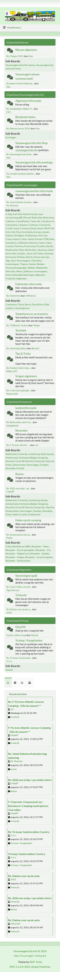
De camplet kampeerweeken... (20, 173)
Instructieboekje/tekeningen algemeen (25, 274)
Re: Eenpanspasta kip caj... (18, 534)
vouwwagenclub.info (26, 150)
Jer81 (9, 612)
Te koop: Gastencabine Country (26, 853)
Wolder (40, 264)
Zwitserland (12, 457)
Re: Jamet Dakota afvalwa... (19, 202)
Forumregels (27, 955)
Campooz (23, 224)
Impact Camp (19, 239)
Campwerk (11, 224)
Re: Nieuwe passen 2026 (18, 128)
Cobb (8, 546)
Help (16, 955)
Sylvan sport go (41, 257)
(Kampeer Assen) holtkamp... (20, 83)
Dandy (32, 228)
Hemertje (15, 901)
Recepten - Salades (39, 553)
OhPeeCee (31, 295)
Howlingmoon (22, 308)
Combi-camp (12, 228)
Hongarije (43, 457)
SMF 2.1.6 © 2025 (20, 966)
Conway (24, 228)
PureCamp (29, 246)
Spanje (50, 454)
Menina (34, 635)
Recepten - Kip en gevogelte (20, 550)
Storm (28, 304)
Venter (32, 264)
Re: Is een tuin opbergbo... (18, 390)
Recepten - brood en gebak (38, 557)
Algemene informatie (28, 100)
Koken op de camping (28, 520)
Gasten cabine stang (16, 635)
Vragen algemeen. (26, 376)
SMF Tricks (36, 961)
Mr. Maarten (12, 205)
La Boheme (22, 242)
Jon (36, 445)
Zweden (44, 464)
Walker (31, 267)
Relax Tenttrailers (28, 249)
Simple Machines (40, 966)
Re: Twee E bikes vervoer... (19, 587)
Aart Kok (17, 214)
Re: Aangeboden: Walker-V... (19, 108)
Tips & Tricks (23, 353)
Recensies (21, 430)
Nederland (11, 454)
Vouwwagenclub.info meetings (34, 162)
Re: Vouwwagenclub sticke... (19, 154)
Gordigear (19, 235)
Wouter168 (12, 393)
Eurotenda (27, 231)
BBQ (28, 546)
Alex (31, 56)
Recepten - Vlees (40, 546)
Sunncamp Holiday (15, 257)
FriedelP (10, 491)
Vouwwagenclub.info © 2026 (30, 951)
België (33, 457)
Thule (21, 304)
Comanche (44, 224)
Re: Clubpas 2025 (14, 56)
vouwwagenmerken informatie (34, 191)
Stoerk (29, 257)
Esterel (9, 235)
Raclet (49, 246)
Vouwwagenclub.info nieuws (20, 65)
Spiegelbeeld (12, 425)
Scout (30, 253)
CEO (8, 112)
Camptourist (47, 221)
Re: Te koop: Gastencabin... (19, 658)
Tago (8, 260)
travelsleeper (12, 264)
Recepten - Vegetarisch (17, 553)
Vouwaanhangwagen (16, 267)
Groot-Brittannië (24, 461)
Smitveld (48, 253)
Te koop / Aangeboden (28, 640)
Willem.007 (12, 371)
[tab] (8, 683)
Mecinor (33, 242)
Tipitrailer (36, 260)
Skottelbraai (18, 546)
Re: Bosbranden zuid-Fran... (19, 422)
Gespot (9, 669)
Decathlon (37, 304)
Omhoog (40, 955)
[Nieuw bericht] (10, 51)
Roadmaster (12, 249)
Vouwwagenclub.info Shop (31, 143)
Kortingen (11, 137)
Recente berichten (18, 694)
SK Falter (38, 253)
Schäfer (22, 253)
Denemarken (19, 464)
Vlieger (36, 325)
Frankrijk (22, 454)
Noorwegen (33, 464)
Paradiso (41, 246)
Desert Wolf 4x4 (45, 228)
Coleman (33, 224)
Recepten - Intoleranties (18, 560)
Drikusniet (15, 923)
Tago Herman (12, 590)
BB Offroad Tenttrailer (30, 217)
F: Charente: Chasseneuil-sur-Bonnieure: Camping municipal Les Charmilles (28, 805)
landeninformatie (25, 408)
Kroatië (20, 468)
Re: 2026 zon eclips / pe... (18, 488)
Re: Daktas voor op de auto (24, 875)
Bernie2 (35, 348)
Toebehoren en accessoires (31, 314)
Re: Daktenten (13, 295)
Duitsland (24, 457)
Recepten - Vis (43, 550)
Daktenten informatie (28, 284)
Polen (9, 464)
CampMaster (22, 221)
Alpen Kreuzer (30, 214)
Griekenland (34, 514)
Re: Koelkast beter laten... (18, 368)
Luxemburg (34, 454)
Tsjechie (50, 461)
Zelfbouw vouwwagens (35, 271)
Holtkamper (31, 235)
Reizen (19, 474)
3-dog (9, 214)
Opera (42, 242)
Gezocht (20, 627)
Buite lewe (48, 217)
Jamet (31, 239)
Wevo (19, 271)
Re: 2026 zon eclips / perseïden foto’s (30, 779)
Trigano (24, 264)
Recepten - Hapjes (15, 557)
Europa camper (41, 231)
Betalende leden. (25, 117)
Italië (43, 454)
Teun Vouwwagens (20, 260)
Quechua (42, 249)
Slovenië (10, 461)
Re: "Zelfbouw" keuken (17, 325)
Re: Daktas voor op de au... (19, 609)
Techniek (20, 330)
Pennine (19, 246)
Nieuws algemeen (26, 49)
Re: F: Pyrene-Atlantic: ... (18, 445)
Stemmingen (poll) (26, 575)
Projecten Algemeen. (16, 278)
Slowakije (10, 468)
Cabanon (10, 221)
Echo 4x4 (10, 231)
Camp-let (35, 221)
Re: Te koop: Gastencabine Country (29, 831)
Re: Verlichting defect (16, 348)
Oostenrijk (39, 461)
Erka (18, 231)
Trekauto (20, 595)
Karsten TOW (41, 239)
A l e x (9, 661)
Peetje (9, 538)
